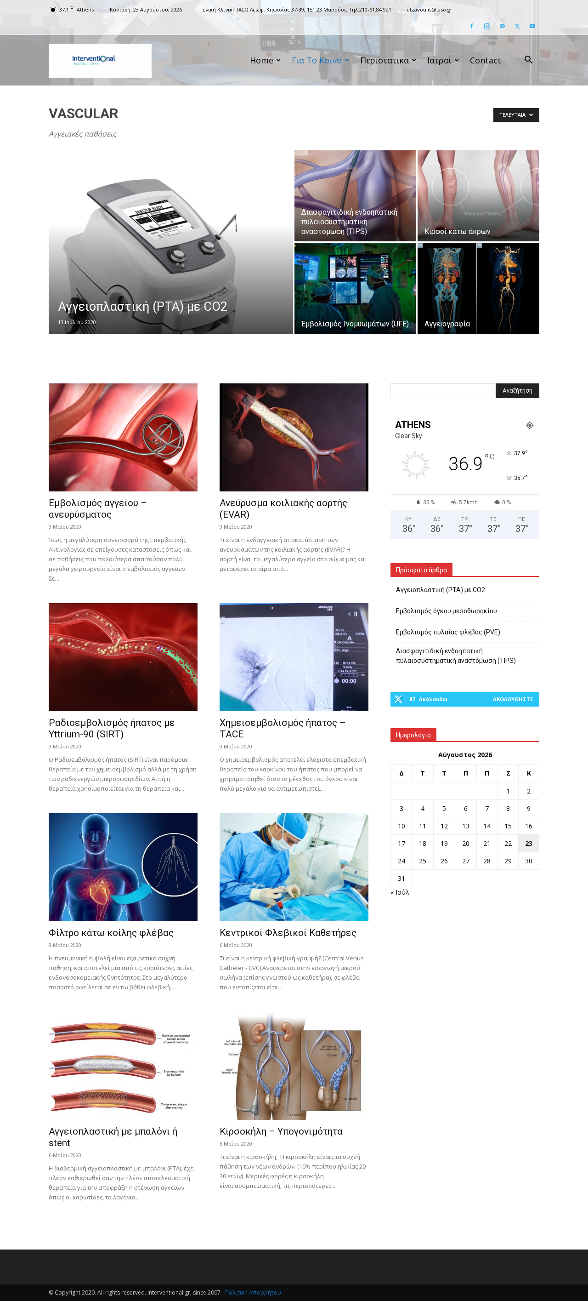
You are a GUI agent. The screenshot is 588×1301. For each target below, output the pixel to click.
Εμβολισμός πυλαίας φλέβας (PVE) (448, 632)
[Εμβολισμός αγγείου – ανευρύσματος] (123, 437)
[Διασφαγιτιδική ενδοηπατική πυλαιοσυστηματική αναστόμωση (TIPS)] (355, 195)
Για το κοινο (317, 60)
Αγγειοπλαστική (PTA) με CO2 (440, 589)
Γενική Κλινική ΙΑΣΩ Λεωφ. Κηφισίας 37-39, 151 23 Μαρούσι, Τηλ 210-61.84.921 (295, 9)
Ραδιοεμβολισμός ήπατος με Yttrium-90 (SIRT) (112, 728)
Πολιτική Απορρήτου (253, 1292)
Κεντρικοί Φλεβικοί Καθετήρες (288, 932)
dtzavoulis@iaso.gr (429, 9)
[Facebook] (472, 26)
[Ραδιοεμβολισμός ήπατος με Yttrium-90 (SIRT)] (123, 657)
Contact (485, 60)
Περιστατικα (384, 60)
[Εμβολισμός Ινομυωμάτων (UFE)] (355, 288)
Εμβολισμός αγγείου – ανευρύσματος (98, 508)
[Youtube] (532, 26)
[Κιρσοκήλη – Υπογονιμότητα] (294, 1066)
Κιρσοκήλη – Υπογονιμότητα (281, 1131)
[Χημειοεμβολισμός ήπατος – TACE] (294, 657)
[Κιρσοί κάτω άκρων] (478, 195)
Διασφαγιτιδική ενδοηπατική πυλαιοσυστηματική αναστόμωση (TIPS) (456, 655)
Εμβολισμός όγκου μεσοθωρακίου (446, 611)
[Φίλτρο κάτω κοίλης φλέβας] (123, 867)
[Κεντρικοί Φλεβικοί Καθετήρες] (294, 867)
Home (261, 60)
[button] (528, 61)
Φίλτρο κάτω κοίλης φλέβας (111, 932)
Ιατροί (439, 60)
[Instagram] (487, 26)
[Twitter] (517, 26)
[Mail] (502, 26)
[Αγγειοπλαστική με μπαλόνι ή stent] (123, 1066)
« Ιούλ (399, 892)
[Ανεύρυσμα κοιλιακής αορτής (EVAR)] (294, 437)
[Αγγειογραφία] (478, 288)
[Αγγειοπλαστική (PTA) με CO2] (171, 256)
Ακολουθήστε (513, 699)
